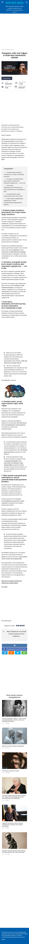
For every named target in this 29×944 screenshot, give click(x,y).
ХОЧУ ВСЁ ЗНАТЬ (14, 2)
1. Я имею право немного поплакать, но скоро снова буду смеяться (14, 174)
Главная (3, 49)
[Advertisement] (14, 32)
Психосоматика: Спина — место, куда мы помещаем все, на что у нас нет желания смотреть (14, 720)
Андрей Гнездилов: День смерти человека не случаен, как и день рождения (12, 824)
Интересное (10, 49)
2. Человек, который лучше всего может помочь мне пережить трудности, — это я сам (14, 181)
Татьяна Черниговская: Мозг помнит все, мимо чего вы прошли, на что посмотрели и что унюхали (14, 797)
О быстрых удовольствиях (10, 771)
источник (4, 586)
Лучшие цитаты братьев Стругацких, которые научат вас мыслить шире (14, 851)
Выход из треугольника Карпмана (13, 746)
